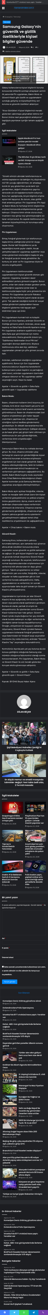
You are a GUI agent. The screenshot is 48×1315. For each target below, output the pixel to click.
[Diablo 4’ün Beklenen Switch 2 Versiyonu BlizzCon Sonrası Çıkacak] (12, 866)
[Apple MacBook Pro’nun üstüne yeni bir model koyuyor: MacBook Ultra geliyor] (9, 141)
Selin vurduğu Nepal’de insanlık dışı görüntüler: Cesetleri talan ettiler (30, 1111)
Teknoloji (16, 17)
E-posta (6, 948)
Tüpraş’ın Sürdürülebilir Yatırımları (8, 846)
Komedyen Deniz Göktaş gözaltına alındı (22, 1001)
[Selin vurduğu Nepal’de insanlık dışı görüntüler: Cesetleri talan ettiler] (10, 1111)
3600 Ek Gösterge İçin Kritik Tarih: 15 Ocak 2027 (31, 1121)
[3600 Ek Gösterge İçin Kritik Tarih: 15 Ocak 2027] (10, 1124)
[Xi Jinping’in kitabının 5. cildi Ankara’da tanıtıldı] (10, 1078)
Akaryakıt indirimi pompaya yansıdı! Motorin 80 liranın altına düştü (32, 1172)
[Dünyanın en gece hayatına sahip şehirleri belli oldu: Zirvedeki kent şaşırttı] (10, 1185)
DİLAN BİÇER (11, 47)
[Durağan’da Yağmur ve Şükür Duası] (10, 1100)
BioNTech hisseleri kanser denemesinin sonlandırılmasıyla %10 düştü (21, 1035)
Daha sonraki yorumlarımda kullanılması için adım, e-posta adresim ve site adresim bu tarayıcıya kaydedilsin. (24, 970)
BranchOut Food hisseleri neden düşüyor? (22, 1150)
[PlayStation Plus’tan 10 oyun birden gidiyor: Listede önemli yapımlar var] (35, 807)
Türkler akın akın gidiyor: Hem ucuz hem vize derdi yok (30, 1055)
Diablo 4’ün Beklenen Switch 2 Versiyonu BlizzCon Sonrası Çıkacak (12, 878)
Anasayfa (8, 17)
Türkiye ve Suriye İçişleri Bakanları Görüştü (22, 1194)
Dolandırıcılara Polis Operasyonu (18, 1008)
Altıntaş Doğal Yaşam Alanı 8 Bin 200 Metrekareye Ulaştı (20, 1133)
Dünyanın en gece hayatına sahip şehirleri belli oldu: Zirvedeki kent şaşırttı (31, 1184)
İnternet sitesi (7, 957)
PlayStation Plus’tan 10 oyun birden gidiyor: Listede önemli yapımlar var (34, 819)
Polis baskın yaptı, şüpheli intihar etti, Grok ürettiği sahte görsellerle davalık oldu (34, 879)
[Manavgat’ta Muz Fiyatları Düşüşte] (10, 1089)
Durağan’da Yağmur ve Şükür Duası (29, 1098)
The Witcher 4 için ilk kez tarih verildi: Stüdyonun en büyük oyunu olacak (32, 160)
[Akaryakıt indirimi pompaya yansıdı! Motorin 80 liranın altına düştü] (10, 1173)
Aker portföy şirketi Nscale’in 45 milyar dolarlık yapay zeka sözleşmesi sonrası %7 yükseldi (22, 1160)
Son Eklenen (24, 993)
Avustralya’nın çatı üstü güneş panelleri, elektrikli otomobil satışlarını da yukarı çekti (35, 849)
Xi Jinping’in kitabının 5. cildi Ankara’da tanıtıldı (32, 1075)
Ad (4, 938)
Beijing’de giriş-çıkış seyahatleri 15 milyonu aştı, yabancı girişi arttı (23, 1142)
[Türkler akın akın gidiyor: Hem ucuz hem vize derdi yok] (10, 1056)
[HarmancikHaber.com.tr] (24, 7)
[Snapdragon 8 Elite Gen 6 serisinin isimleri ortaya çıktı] (12, 807)
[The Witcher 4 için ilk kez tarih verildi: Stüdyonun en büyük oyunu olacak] (9, 160)
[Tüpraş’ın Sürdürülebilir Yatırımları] (12, 836)
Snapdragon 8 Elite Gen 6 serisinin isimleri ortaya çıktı (12, 818)
